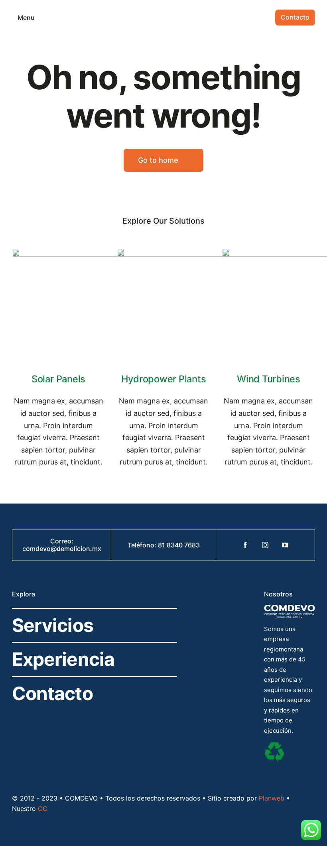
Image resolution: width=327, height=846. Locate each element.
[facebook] (245, 545)
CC (42, 809)
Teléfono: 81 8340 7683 (164, 545)
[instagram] (265, 545)
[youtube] (285, 545)
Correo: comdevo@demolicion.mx (61, 545)
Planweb (271, 798)
